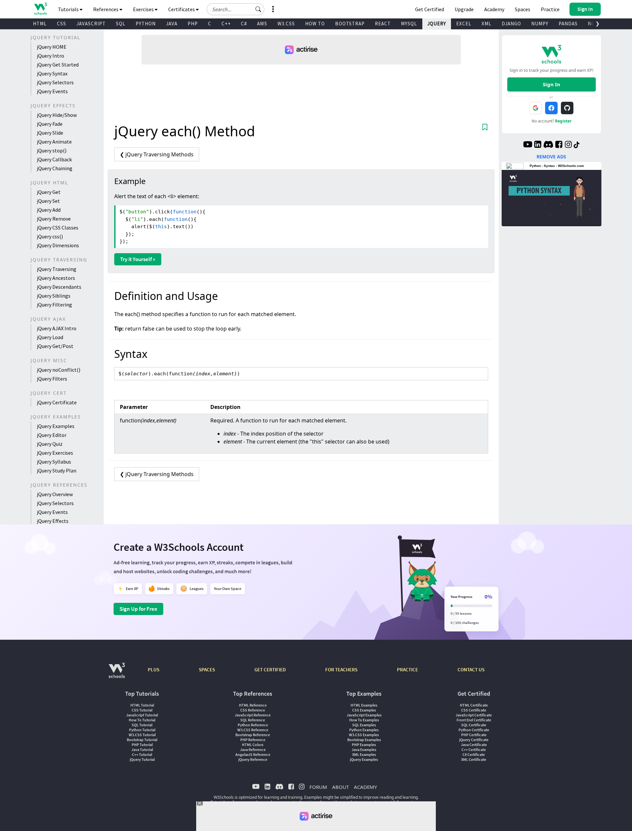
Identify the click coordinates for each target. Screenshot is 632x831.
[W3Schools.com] (117, 674)
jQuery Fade (50, 124)
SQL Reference (252, 719)
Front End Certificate (474, 719)
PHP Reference (252, 739)
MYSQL (409, 23)
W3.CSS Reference (252, 729)
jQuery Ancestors (56, 278)
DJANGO (511, 23)
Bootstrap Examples (364, 739)
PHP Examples (364, 744)
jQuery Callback (54, 159)
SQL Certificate (473, 724)
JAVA (171, 23)
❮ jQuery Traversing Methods (157, 154)
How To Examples (364, 719)
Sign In (551, 84)
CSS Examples (364, 710)
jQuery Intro (50, 55)
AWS (262, 23)
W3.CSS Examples (364, 734)
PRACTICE (407, 669)
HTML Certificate (474, 705)
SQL (120, 23)
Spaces (522, 9)
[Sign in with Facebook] (551, 108)
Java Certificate (474, 744)
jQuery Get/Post (55, 346)
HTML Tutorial (142, 705)
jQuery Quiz (50, 444)
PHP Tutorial (142, 744)
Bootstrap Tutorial (142, 739)
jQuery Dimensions (58, 245)
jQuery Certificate (57, 402)
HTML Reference (253, 705)
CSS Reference (252, 710)
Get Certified (429, 9)
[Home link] (40, 8)
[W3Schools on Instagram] (568, 145)
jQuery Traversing (56, 269)
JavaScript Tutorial (142, 714)
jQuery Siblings (53, 295)
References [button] (106, 9)
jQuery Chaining (54, 168)
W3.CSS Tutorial (142, 734)
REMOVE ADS (551, 156)
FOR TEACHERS (341, 669)
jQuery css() (50, 236)
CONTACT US (471, 669)
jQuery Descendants (59, 286)
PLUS (153, 669)
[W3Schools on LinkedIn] (538, 145)
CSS (61, 23)
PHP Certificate (474, 734)
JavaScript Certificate (474, 714)
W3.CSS (286, 23)
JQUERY (436, 23)
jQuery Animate (54, 141)
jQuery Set (48, 201)
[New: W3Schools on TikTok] (577, 145)
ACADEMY (365, 787)
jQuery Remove (54, 218)
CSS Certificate (473, 710)
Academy (494, 9)
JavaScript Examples (364, 714)
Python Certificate (474, 729)
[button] (258, 9)
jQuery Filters (52, 378)
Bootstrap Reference (252, 734)
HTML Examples (364, 705)
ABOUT (340, 787)
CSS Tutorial (142, 710)
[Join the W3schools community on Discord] (548, 145)
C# (244, 23)
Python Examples (364, 729)
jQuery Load (50, 337)
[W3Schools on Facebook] (559, 145)
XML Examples (364, 754)
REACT (383, 23)
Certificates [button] (182, 9)
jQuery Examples (55, 426)
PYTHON (146, 23)
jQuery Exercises (55, 452)
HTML (40, 23)
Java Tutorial (142, 749)
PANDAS (568, 23)
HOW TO (315, 23)
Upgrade (464, 9)
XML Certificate (473, 759)
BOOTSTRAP (350, 23)
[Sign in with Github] (567, 108)
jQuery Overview (55, 494)
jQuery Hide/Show (57, 115)
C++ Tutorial (142, 754)
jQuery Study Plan (56, 470)
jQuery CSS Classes (57, 227)
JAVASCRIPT (91, 23)
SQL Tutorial (142, 724)
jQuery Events (52, 91)
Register (563, 121)
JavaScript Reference (253, 714)
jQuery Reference (252, 759)
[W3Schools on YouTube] (527, 145)
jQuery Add (49, 209)
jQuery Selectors (55, 82)
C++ (226, 23)
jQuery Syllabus (54, 461)
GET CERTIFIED (270, 669)
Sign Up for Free (138, 608)
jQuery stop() (51, 150)
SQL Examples (364, 724)
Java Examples (364, 749)
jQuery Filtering (54, 304)
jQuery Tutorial (142, 759)
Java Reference (253, 749)
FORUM (318, 787)
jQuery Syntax (52, 73)
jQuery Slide (50, 132)
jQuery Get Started (58, 64)
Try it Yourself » (137, 259)
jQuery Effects (52, 521)
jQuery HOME (51, 46)
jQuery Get (49, 192)
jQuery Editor (51, 435)
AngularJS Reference (252, 754)
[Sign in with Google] (535, 108)
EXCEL (463, 23)
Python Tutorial (142, 729)
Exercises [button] (144, 9)
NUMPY (539, 23)
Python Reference (253, 724)
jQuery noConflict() (58, 369)
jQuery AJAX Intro (56, 328)
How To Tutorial (142, 719)
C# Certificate (473, 754)
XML (486, 23)
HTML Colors (252, 744)
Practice (550, 9)
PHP (193, 23)
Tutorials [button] (69, 9)
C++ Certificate (473, 749)
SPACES (207, 669)
